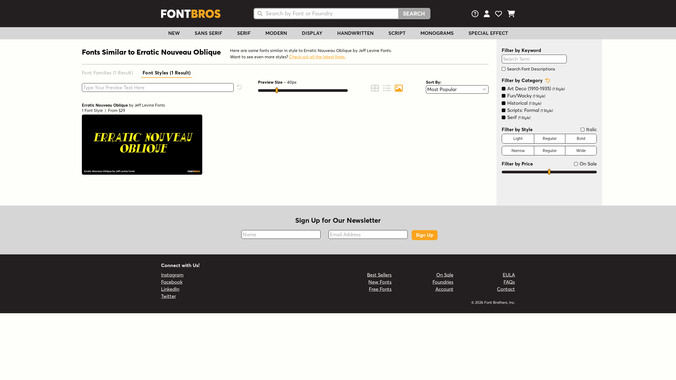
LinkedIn (170, 289)
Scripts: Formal (529, 110)
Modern (276, 33)
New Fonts (380, 282)
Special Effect (488, 33)
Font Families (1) (107, 73)
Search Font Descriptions (530, 69)
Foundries (443, 282)
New (174, 33)
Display (312, 33)
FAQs (509, 282)
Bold (581, 138)
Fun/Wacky (525, 96)
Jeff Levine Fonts (149, 105)
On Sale (587, 164)
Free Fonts (380, 289)
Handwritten (355, 33)
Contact (506, 289)
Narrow (518, 150)
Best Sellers (379, 275)
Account (444, 289)
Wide (581, 150)
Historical (523, 103)
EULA (509, 275)
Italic (591, 129)
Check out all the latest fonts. (317, 56)
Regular (550, 138)
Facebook (171, 282)
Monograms (437, 33)
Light (518, 138)
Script (397, 33)
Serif (244, 33)
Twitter (168, 296)
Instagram (172, 275)
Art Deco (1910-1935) (535, 89)
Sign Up (424, 235)
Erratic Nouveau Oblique (105, 105)
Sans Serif (208, 33)
